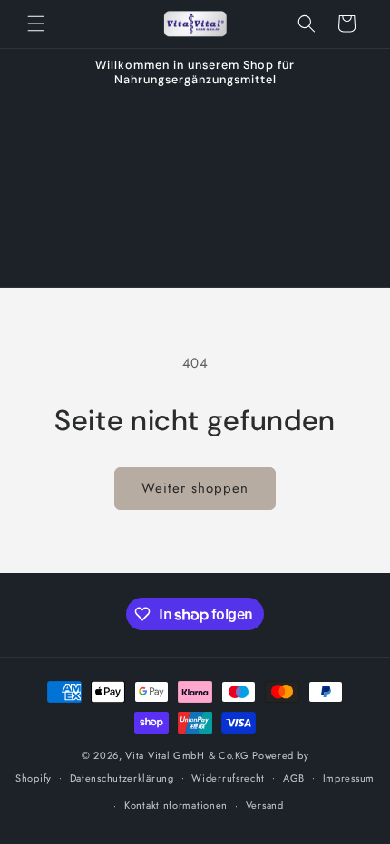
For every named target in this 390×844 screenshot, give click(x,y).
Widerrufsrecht (228, 778)
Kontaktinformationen (176, 805)
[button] (36, 23)
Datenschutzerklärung (122, 778)
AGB (294, 778)
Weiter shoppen (195, 488)
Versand (265, 805)
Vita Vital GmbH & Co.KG (187, 755)
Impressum (349, 778)
